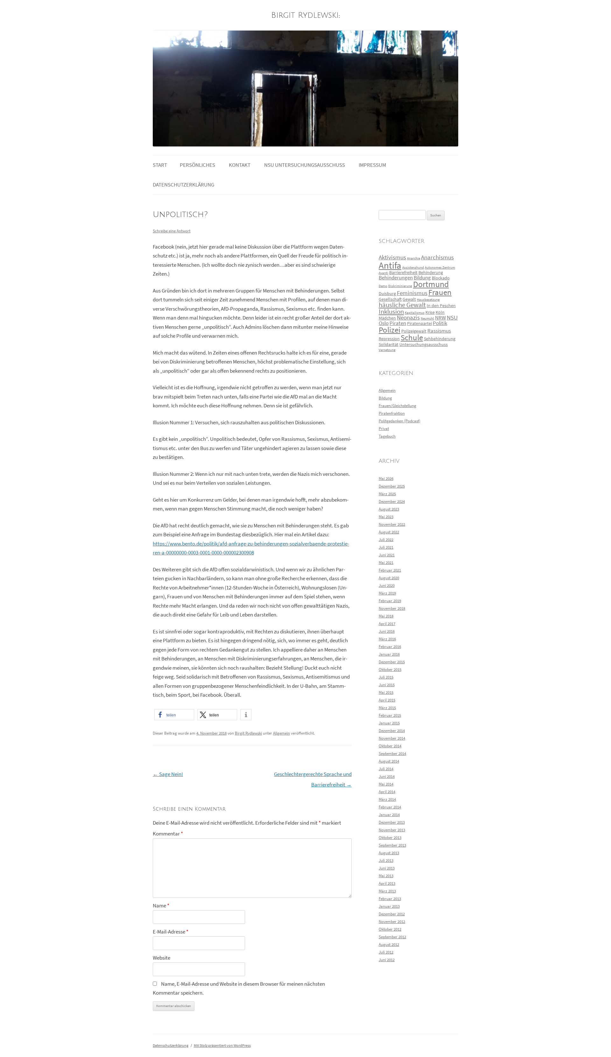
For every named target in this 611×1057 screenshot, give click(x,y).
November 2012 (392, 921)
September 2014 (392, 753)
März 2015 (387, 707)
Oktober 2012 (390, 929)
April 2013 (387, 883)
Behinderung (430, 272)
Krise (430, 312)
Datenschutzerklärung (183, 184)
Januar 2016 (389, 654)
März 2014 (387, 799)
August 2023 (389, 509)
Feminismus (412, 293)
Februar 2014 (390, 807)
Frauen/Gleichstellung (397, 405)
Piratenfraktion (392, 413)
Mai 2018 (386, 616)
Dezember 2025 (392, 486)
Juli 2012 (386, 952)
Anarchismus (437, 257)
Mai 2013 (386, 875)
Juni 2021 (387, 555)
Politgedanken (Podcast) (399, 421)
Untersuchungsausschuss (423, 344)
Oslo (384, 323)
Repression (389, 339)
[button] (174, 714)
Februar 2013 (390, 898)
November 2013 (392, 830)
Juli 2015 (386, 677)
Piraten (398, 323)
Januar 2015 (389, 723)
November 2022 (392, 524)
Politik (440, 323)
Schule (412, 337)
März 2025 (387, 494)
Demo (383, 286)
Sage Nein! (168, 774)
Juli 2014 (386, 769)
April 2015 (387, 700)
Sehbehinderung (439, 339)
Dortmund (431, 284)
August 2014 (389, 761)
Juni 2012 (387, 959)
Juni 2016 (387, 631)
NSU (452, 317)
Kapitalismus (415, 313)
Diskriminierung (400, 286)
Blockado (441, 278)
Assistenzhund (413, 267)
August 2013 (389, 853)
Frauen (440, 292)
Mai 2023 (386, 516)
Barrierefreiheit (403, 272)
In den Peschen (441, 305)
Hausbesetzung (428, 300)
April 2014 (387, 791)
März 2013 (387, 891)
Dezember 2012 (392, 914)
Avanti (383, 273)
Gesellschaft (390, 299)
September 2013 (392, 845)
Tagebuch (387, 436)
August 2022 (389, 532)
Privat (384, 428)
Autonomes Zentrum (440, 267)
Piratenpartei (419, 323)
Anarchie (413, 258)
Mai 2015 (386, 692)
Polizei (389, 330)
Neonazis (408, 317)
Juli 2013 (386, 860)
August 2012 (389, 944)
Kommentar (168, 833)
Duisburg (387, 293)
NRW (440, 317)
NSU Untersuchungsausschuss (304, 165)
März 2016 (387, 639)
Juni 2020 (387, 585)
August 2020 (389, 578)
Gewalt (409, 299)
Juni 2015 (387, 684)
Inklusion (391, 311)
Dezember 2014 (392, 730)
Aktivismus (392, 257)
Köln (440, 312)
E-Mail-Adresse (170, 931)
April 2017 (387, 623)
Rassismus (439, 331)
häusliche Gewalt (402, 305)
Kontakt (239, 165)
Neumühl (427, 318)
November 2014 (392, 738)
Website (161, 958)
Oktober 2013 (390, 837)
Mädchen (387, 318)
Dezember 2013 (392, 822)
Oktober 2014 (390, 746)
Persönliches (197, 165)
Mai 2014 (386, 784)
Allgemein (281, 733)
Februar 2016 (390, 646)
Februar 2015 (390, 715)
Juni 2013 (387, 868)
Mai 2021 (386, 562)
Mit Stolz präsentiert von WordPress (222, 1045)
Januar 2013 (389, 906)
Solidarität (388, 344)
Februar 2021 (390, 570)
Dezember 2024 (392, 501)
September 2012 (392, 937)
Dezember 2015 (392, 662)
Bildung (422, 277)
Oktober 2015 (390, 669)
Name (161, 905)
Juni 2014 (387, 776)
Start (160, 165)
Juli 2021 (386, 547)
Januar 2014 (389, 814)
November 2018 (392, 608)
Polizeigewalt (413, 331)
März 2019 (387, 593)
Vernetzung (387, 350)
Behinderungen (396, 277)
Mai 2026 (386, 478)
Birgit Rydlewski (305, 15)
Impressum (372, 165)
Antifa (390, 265)
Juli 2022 (386, 539)
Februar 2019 (390, 600)
